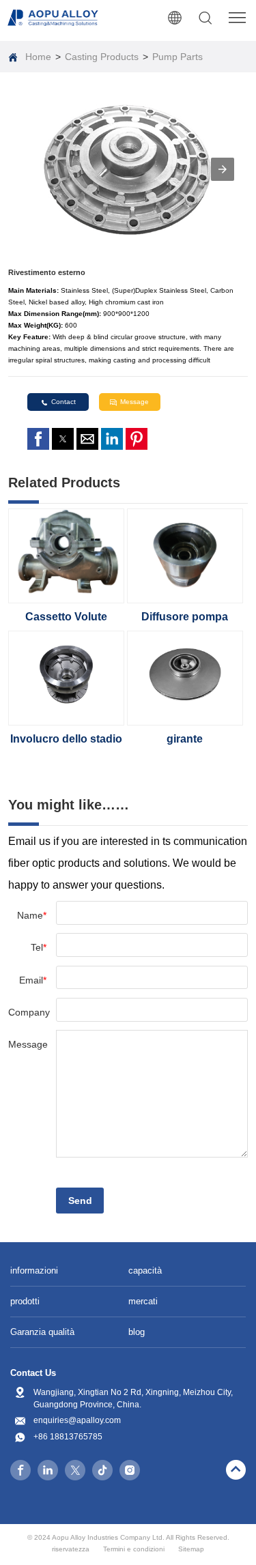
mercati (143, 1301)
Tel (38, 947)
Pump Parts (177, 56)
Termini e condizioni (134, 1549)
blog (136, 1332)
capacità (145, 1270)
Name (31, 915)
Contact (63, 401)
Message (134, 401)
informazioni (34, 1270)
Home (38, 56)
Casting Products (102, 56)
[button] (222, 169)
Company (27, 1012)
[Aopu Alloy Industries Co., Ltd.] (53, 18)
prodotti (25, 1301)
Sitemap (191, 1549)
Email (32, 980)
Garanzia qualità (42, 1332)
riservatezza (70, 1549)
